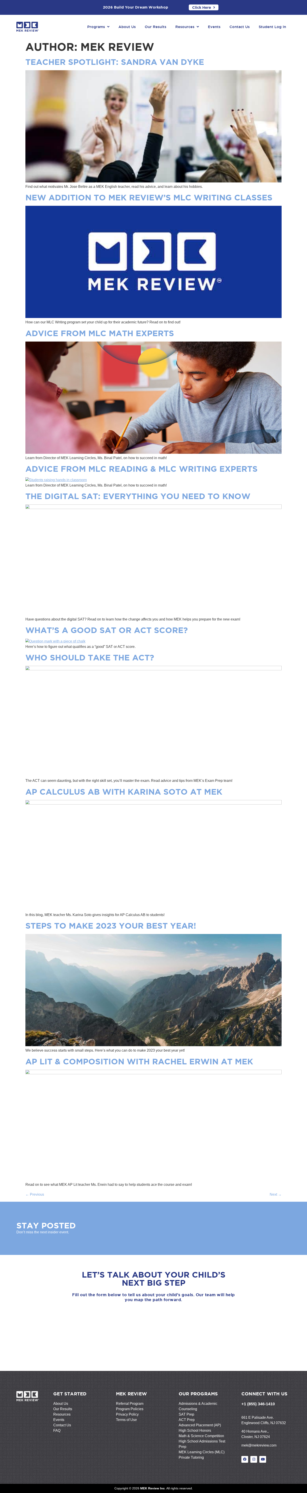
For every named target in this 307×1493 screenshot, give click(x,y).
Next (276, 1194)
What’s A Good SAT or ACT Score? (106, 630)
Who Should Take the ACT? (89, 657)
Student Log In (272, 27)
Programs (96, 27)
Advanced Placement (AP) (200, 1425)
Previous (34, 1194)
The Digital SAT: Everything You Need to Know (137, 496)
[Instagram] (253, 1459)
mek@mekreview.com (258, 1445)
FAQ (56, 1430)
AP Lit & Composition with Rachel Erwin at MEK (139, 1061)
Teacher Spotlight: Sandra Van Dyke (114, 61)
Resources (184, 27)
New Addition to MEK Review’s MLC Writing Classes (148, 197)
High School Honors (195, 1430)
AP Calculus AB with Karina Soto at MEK (123, 791)
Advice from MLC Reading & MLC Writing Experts (141, 468)
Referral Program (129, 1403)
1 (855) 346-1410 (259, 1404)
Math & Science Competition (201, 1436)
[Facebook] (244, 1459)
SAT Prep (186, 1414)
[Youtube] (262, 1459)
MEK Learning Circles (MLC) (202, 1452)
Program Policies (129, 1409)
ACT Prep (187, 1420)
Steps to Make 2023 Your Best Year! (110, 925)
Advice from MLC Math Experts (99, 333)
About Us (127, 27)
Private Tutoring (191, 1457)
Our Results (155, 27)
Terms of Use (126, 1420)
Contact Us (239, 27)
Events (214, 27)
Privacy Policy (127, 1414)
